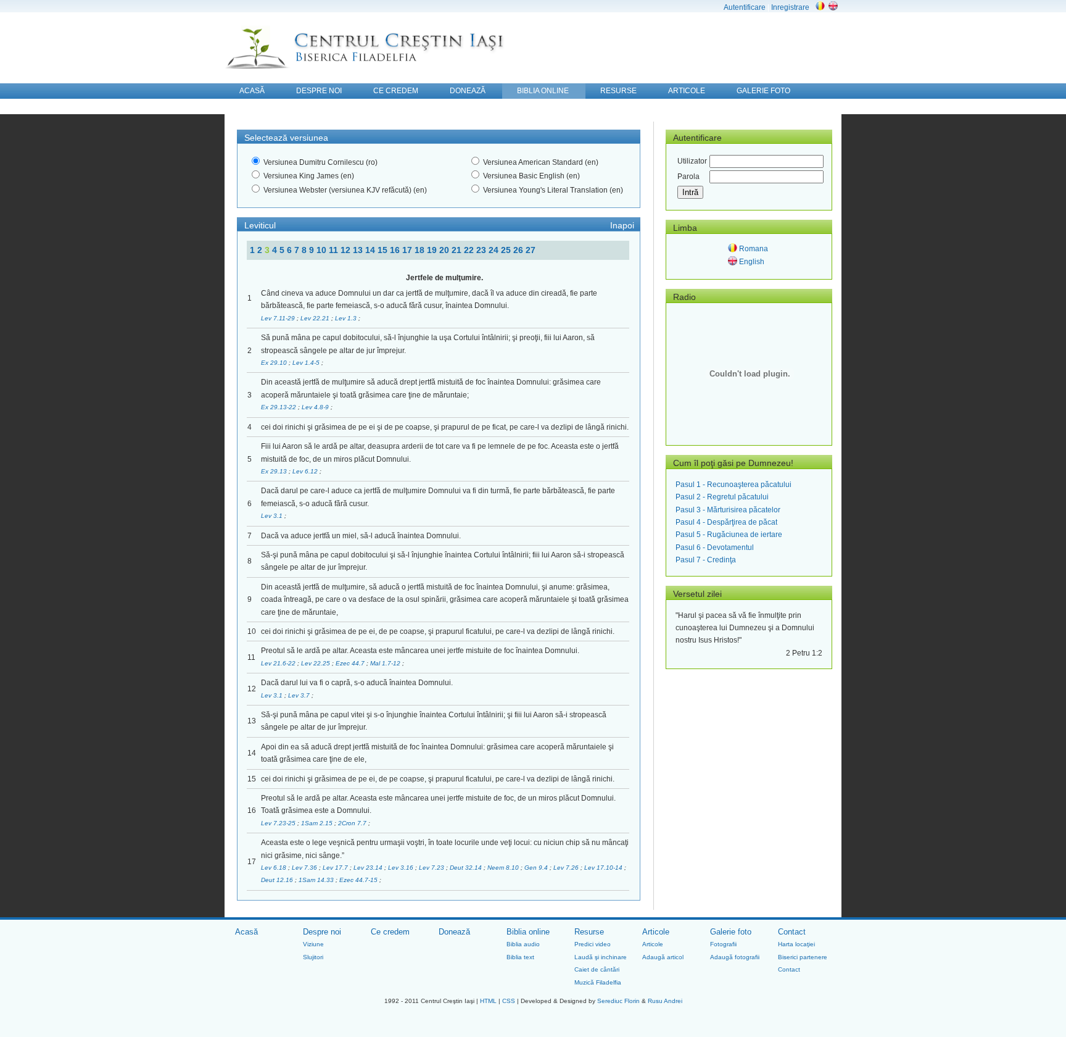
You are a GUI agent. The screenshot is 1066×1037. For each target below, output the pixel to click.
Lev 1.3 (346, 318)
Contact (792, 931)
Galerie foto (730, 931)
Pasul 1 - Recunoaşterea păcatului (733, 484)
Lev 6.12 (306, 471)
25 (507, 250)
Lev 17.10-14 (604, 867)
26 (519, 250)
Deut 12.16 (278, 880)
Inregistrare (790, 7)
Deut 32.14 (467, 867)
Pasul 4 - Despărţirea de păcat (726, 522)
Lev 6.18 (274, 867)
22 (470, 250)
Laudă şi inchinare (600, 957)
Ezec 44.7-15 (359, 880)
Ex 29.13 (275, 471)
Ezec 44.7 (351, 663)
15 (384, 250)
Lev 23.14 (368, 867)
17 (408, 250)
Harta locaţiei (796, 944)
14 (371, 250)
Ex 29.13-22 (279, 407)
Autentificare (745, 7)
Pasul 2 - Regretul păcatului (722, 497)
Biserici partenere (802, 957)
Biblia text (520, 957)
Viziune (313, 944)
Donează (454, 931)
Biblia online (528, 931)
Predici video (592, 944)
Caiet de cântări (596, 969)
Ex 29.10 (275, 362)
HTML (488, 1000)
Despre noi (322, 931)
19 (433, 250)
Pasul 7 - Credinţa (706, 560)
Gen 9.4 (537, 867)
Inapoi (622, 225)
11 (335, 250)
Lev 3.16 (401, 867)
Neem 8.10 (504, 867)
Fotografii (723, 944)
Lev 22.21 (315, 318)
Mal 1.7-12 (386, 663)
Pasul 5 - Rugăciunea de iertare (729, 534)
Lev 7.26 (567, 867)
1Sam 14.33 (317, 880)
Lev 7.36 (305, 867)
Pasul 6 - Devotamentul (715, 547)
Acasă (246, 931)
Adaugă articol (663, 957)
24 (495, 250)
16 (396, 250)
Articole (655, 931)
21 (458, 250)
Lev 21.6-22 (279, 663)
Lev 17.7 (336, 867)
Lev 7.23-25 (279, 823)
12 (347, 250)
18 (421, 250)
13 (359, 250)
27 (530, 250)
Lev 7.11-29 (279, 318)
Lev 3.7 (300, 695)
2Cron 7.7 (353, 823)
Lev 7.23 (432, 867)
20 (445, 250)
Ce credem (390, 931)
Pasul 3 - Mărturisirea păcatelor (728, 510)
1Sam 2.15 (317, 823)
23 (482, 250)
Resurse (589, 931)
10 (322, 250)
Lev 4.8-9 (316, 407)
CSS (508, 1000)
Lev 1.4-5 (306, 362)
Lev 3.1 (272, 515)
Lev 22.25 (316, 663)
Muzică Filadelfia (597, 982)
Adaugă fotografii (734, 957)
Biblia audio (523, 944)
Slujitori (313, 957)
